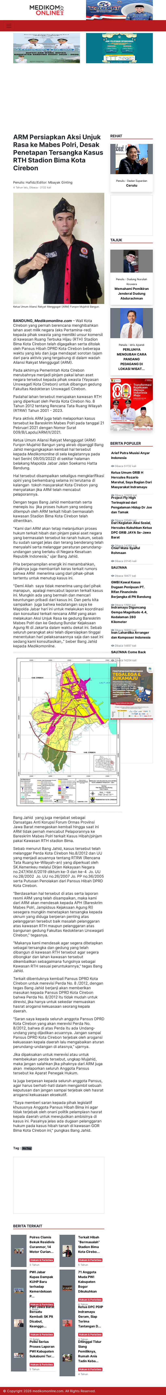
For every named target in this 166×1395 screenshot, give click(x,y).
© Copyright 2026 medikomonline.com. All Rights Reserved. (49, 1391)
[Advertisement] (83, 93)
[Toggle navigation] (9, 26)
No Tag (27, 1148)
